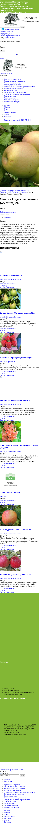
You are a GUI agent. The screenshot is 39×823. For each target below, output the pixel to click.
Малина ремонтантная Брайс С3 (15, 401)
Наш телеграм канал (11, 30)
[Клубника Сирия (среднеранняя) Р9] (10, 354)
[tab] (7, 217)
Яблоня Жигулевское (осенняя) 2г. (15, 574)
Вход (2, 51)
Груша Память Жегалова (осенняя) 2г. (17, 313)
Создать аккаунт (9, 37)
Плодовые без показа (19, 192)
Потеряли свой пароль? (8, 55)
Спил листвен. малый (10, 492)
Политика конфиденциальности (11, 770)
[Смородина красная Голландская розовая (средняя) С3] (10, 441)
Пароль (3, 47)
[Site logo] (14, 71)
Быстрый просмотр (7, 287)
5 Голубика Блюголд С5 (11, 275)
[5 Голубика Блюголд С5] (10, 271)
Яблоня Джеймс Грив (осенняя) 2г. (15, 530)
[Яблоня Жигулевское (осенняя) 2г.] (10, 570)
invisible (9, 192)
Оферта (2, 768)
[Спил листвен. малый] (10, 488)
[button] (3, 286)
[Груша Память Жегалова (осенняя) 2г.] (10, 309)
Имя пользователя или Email (10, 41)
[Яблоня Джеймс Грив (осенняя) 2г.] (10, 526)
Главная (3, 192)
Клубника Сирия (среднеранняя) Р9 (16, 358)
